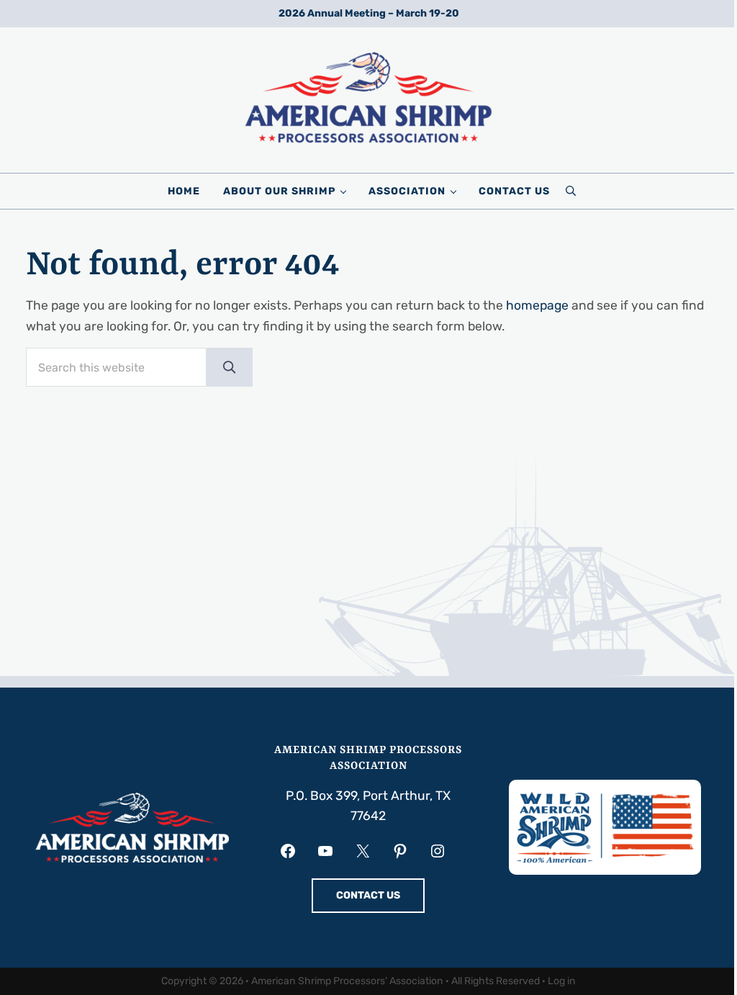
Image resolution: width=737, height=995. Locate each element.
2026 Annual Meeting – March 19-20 (369, 13)
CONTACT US (368, 895)
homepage (537, 305)
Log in (562, 981)
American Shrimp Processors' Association (347, 981)
